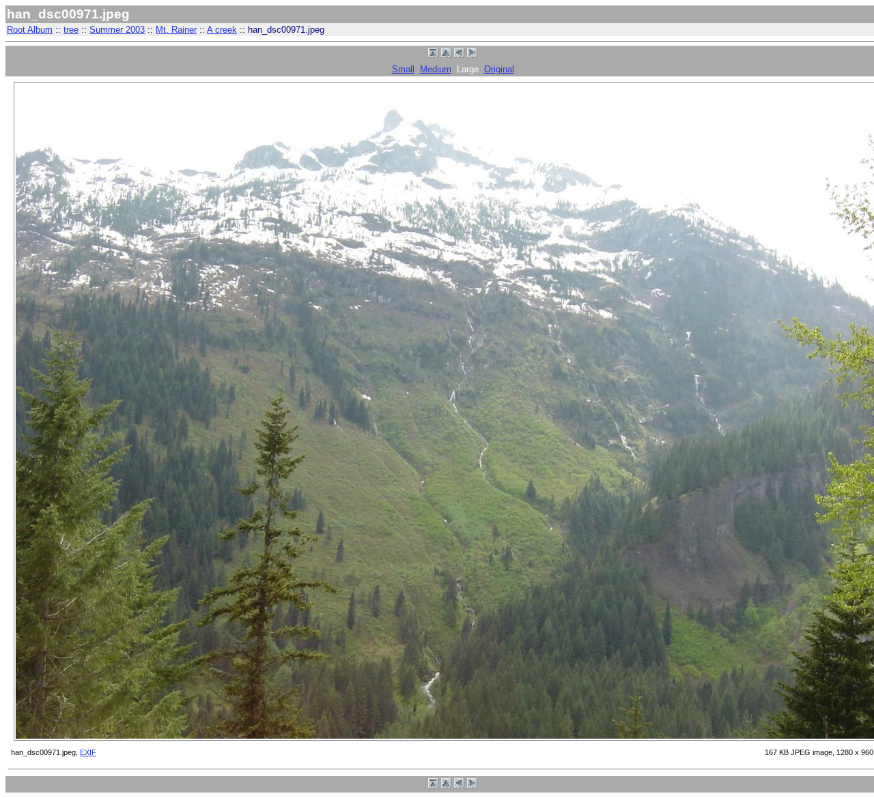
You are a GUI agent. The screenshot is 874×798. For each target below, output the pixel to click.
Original (499, 69)
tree (71, 30)
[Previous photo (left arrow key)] (459, 55)
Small (403, 69)
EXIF (88, 752)
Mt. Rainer (176, 30)
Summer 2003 (117, 30)
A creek (222, 30)
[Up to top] (433, 55)
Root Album (30, 30)
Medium (435, 69)
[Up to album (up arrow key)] (446, 55)
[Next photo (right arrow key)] (472, 55)
